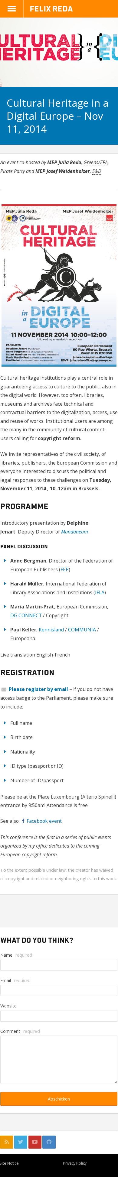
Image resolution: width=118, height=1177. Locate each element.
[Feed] (6, 1142)
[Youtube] (34, 1142)
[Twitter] (20, 1142)
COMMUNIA (82, 629)
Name (16, 955)
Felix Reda (51, 8)
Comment (20, 1031)
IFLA (99, 592)
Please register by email (38, 689)
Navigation (12, 9)
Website (8, 1006)
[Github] (48, 1142)
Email (15, 980)
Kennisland (51, 629)
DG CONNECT (26, 615)
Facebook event (44, 821)
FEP (65, 569)
